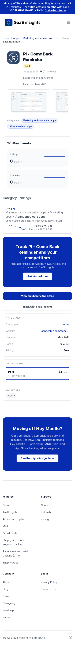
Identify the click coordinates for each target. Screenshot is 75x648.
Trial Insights (10, 512)
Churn (6, 505)
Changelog (9, 603)
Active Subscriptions (15, 519)
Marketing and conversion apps (39, 120)
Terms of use (48, 589)
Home (6, 38)
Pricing (45, 519)
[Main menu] (68, 22)
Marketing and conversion (38, 38)
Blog (5, 589)
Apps (16, 38)
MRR (5, 526)
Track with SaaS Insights (37, 306)
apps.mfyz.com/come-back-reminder (55, 330)
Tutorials (46, 512)
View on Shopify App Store (37, 295)
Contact (45, 505)
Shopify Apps (10, 562)
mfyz (66, 324)
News (6, 596)
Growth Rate (10, 533)
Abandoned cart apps (20, 126)
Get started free (37, 276)
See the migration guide (37, 458)
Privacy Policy (49, 582)
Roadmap (8, 610)
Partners (8, 617)
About (6, 582)
